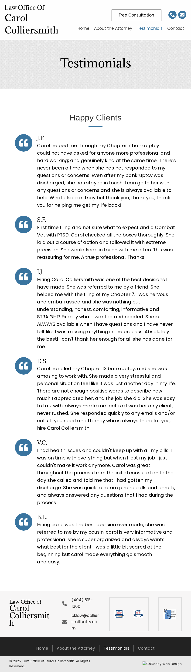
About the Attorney (76, 648)
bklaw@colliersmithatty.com (85, 622)
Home (42, 648)
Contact (146, 648)
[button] (136, 15)
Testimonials (116, 648)
